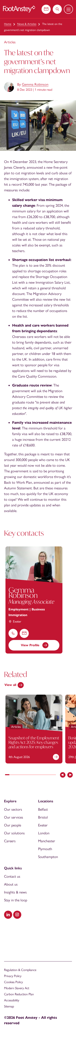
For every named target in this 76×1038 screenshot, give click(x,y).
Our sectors (13, 809)
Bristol (43, 817)
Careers (10, 841)
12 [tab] (54, 775)
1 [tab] (7, 775)
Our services (13, 817)
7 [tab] (32, 775)
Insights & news (15, 892)
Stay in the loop (15, 900)
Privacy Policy (12, 976)
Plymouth (45, 849)
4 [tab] (20, 775)
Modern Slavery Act (16, 988)
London (43, 833)
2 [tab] (11, 775)
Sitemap (9, 1006)
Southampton (48, 857)
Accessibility (11, 1000)
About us (11, 884)
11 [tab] (49, 775)
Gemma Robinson (35, 84)
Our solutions (14, 833)
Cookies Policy (13, 982)
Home (7, 24)
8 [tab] (37, 775)
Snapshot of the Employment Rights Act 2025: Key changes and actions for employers (34, 742)
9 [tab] (41, 775)
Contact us (12, 876)
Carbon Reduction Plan (19, 994)
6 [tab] (28, 775)
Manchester (46, 841)
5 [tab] (24, 775)
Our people (12, 825)
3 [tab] (16, 775)
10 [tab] (45, 775)
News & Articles (26, 24)
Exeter (43, 825)
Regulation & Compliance (20, 970)
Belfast (43, 809)
